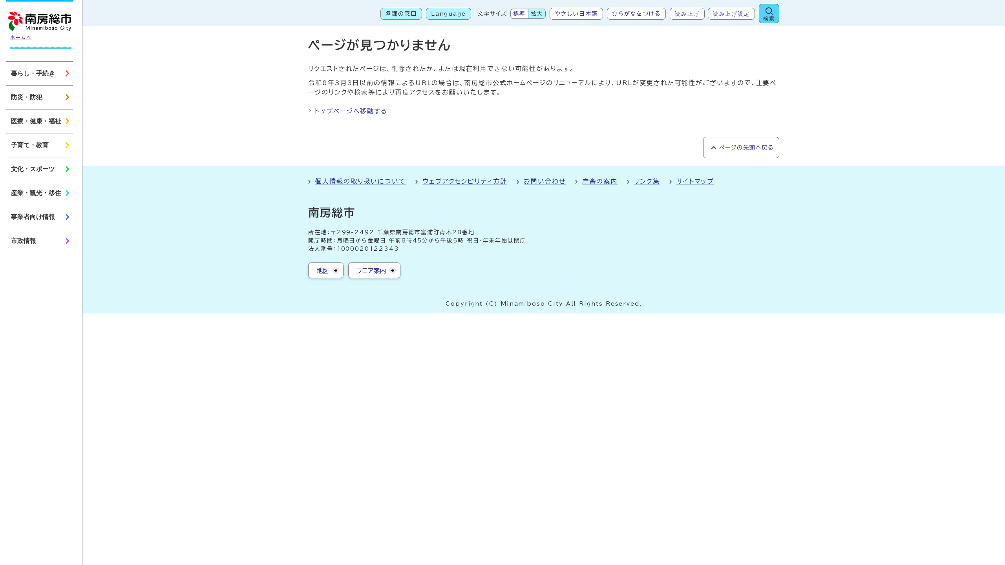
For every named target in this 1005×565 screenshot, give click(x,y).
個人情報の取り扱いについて (360, 181)
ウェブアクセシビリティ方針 (464, 181)
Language (448, 13)
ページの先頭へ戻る (746, 147)
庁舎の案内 (600, 181)
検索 (769, 19)
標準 (519, 13)
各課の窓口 (401, 13)
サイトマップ (695, 181)
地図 (322, 271)
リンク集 (647, 181)
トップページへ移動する (350, 111)
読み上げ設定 (731, 14)
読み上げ (687, 14)
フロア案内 (371, 271)
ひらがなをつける (636, 13)
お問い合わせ (545, 181)
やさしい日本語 (576, 13)
